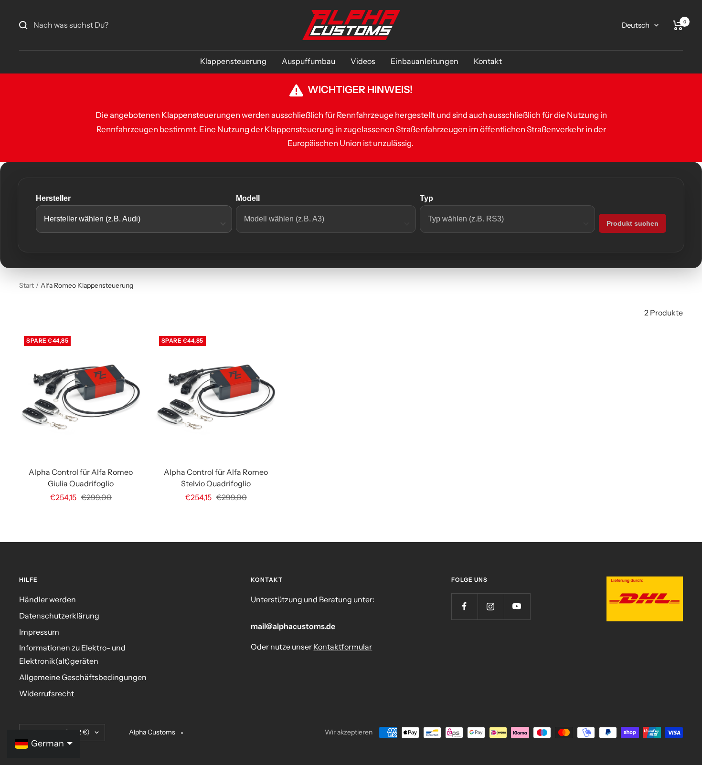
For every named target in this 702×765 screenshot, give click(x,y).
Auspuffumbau (308, 61)
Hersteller (53, 198)
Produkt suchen (632, 223)
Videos (363, 61)
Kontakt (488, 61)
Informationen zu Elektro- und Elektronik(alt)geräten (72, 654)
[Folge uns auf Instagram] (491, 606)
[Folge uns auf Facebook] (464, 606)
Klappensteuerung (233, 61)
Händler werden (47, 599)
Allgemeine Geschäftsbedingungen (83, 677)
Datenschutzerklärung (59, 615)
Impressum (39, 632)
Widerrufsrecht (46, 693)
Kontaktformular (342, 646)
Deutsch (635, 25)
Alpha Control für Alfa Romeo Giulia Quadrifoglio (81, 477)
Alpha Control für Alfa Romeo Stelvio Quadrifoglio (216, 477)
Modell (248, 198)
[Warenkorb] (678, 25)
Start (26, 285)
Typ (426, 198)
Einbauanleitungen (424, 61)
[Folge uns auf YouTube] (517, 606)
